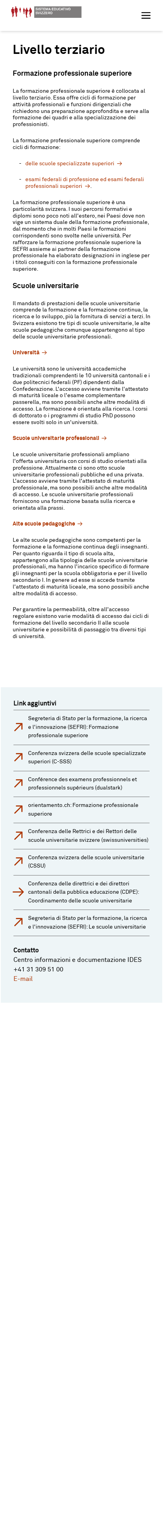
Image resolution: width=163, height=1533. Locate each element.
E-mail (23, 979)
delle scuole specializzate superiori (69, 163)
